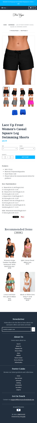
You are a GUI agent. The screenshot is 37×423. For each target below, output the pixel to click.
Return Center (18, 358)
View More (18, 232)
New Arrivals (18, 378)
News (18, 353)
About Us (18, 346)
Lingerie (18, 390)
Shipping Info (18, 348)
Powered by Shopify (18, 417)
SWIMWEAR (11, 25)
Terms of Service (18, 360)
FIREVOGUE (21, 414)
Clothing (18, 383)
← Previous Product (14, 30)
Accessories (18, 385)
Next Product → (24, 30)
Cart (33, 8)
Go (33, 329)
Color (21, 146)
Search (18, 344)
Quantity (4, 154)
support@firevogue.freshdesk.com (22, 399)
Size (3, 146)
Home (5, 25)
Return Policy (18, 351)
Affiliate (18, 355)
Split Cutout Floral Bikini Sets (27, 261)
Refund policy (18, 362)
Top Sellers (18, 387)
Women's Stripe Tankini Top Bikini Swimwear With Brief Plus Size (9, 263)
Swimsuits (18, 380)
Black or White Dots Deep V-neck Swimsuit (27, 297)
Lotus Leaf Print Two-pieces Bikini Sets (9, 297)
